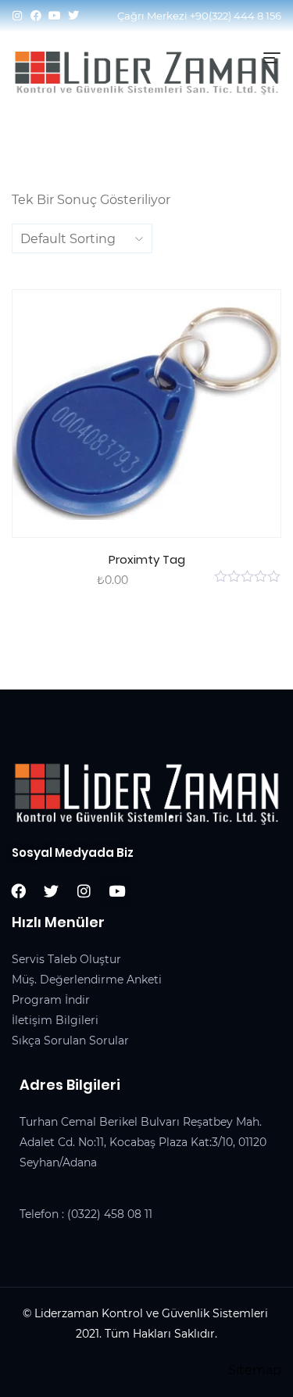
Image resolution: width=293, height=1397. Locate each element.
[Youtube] (54, 15)
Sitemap (254, 1370)
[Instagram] (17, 15)
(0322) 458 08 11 (109, 1214)
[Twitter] (73, 15)
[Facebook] (35, 15)
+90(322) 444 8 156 (235, 15)
